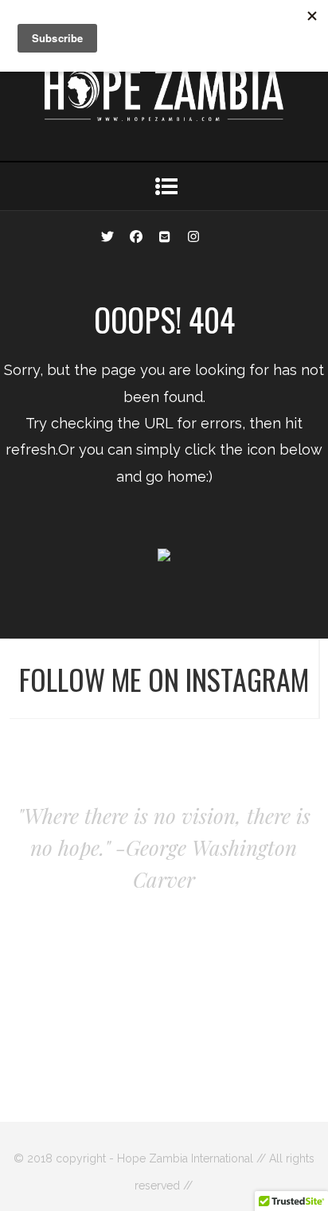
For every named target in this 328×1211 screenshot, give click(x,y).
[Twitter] (107, 235)
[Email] (164, 235)
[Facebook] (136, 235)
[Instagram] (193, 235)
